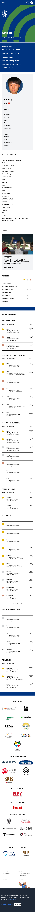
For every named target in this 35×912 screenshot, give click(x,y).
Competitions (6, 874)
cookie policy (12, 899)
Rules (4, 886)
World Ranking (22, 870)
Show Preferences (7, 904)
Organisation (6, 882)
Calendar (5, 872)
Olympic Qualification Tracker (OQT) (24, 874)
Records (20, 872)
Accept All (18, 904)
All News (5, 870)
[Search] (27, 2)
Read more (7, 267)
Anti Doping (6, 884)
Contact (5, 888)
